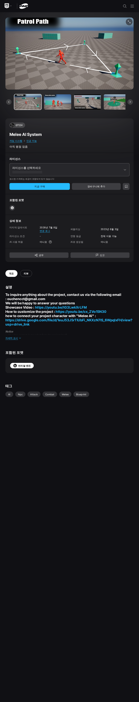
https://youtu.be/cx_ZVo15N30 (81, 312)
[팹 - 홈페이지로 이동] (23, 5)
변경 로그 (45, 230)
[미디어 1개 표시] (57, 102)
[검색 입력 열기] (124, 6)
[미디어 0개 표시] (27, 102)
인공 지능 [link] (31, 140)
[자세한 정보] (50, 242)
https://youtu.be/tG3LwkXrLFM (61, 307)
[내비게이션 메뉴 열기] (132, 6)
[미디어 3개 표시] (117, 102)
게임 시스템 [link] (15, 140)
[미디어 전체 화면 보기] (129, 21)
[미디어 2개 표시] (87, 102)
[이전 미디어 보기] (9, 102)
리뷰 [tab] (26, 273)
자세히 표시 (11, 338)
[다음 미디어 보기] (130, 102)
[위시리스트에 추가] (126, 186)
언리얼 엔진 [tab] (24, 365)
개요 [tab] (11, 273)
